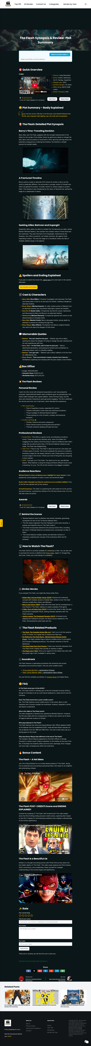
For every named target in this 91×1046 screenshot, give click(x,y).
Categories (54, 4)
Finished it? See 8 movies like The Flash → (33, 961)
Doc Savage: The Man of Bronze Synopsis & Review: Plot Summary (17, 1006)
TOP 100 (50, 1028)
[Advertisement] (45, 19)
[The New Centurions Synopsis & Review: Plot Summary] (73, 997)
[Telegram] (57, 971)
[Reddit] (51, 971)
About (28, 1023)
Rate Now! (52, 99)
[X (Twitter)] (34, 971)
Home (49, 1025)
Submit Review (24, 948)
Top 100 (18, 4)
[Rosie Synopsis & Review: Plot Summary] (45, 997)
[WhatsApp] (62, 971)
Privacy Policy (30, 1026)
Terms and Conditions (33, 1028)
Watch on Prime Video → (59, 54)
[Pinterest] (40, 971)
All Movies (28, 4)
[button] (28, 287)
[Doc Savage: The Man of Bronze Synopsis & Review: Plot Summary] (17, 997)
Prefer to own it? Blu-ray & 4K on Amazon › (33, 59)
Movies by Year (69, 4)
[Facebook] (28, 971)
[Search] (85, 4)
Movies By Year (52, 1032)
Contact (28, 1031)
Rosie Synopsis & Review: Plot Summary (44, 1005)
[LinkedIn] (45, 971)
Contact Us (41, 4)
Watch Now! (65, 99)
